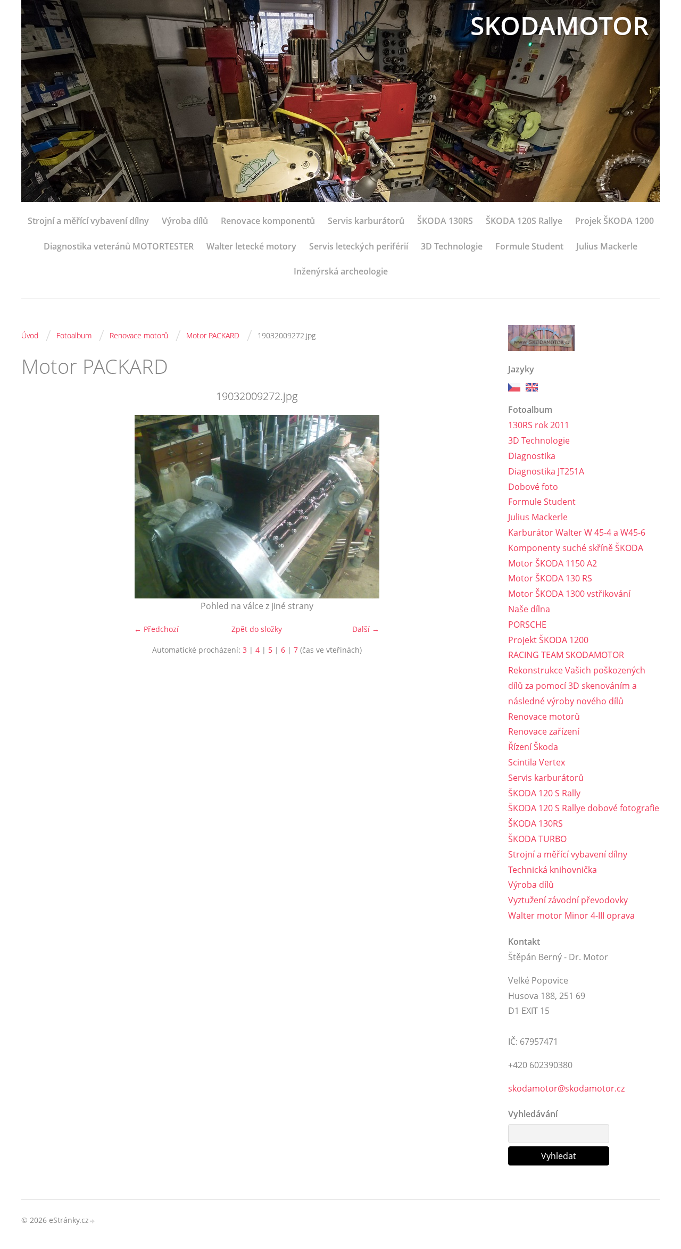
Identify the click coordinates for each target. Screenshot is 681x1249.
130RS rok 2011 (538, 425)
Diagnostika (531, 456)
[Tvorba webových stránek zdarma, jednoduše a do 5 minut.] (92, 1221)
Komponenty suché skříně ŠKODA (575, 548)
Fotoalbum (74, 335)
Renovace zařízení (543, 731)
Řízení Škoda (533, 747)
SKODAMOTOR (559, 25)
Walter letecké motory (251, 246)
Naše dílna (529, 609)
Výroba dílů (185, 221)
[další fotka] (475, 506)
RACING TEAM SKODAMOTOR (566, 655)
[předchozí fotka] (39, 506)
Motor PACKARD (212, 335)
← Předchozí (156, 629)
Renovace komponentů (268, 221)
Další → (365, 629)
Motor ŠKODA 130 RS (550, 578)
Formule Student (529, 246)
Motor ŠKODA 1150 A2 (552, 563)
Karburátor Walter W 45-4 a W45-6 (576, 532)
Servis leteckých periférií (358, 246)
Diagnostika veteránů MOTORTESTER (119, 246)
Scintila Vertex (536, 762)
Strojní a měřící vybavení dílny (88, 221)
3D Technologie (452, 246)
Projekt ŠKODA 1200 (548, 640)
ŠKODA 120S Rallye (524, 221)
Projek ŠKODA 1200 (614, 221)
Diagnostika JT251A (546, 471)
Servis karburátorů (366, 221)
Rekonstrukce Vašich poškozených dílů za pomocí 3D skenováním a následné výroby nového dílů (576, 685)
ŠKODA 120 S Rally (544, 793)
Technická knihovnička (552, 870)
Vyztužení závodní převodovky (568, 900)
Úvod (29, 335)
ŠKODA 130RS (445, 221)
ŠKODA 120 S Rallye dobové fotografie (583, 808)
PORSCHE (527, 624)
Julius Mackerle (606, 246)
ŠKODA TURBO (537, 839)
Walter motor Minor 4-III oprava (571, 915)
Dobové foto (533, 487)
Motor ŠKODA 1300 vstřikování (569, 593)
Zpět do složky (256, 629)
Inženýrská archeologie (341, 271)
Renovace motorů (139, 335)
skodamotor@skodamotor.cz (566, 1088)
